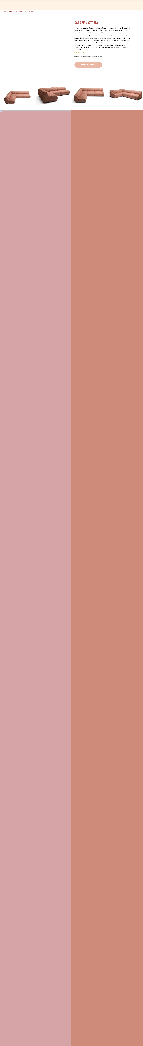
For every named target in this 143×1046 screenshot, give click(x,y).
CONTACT (129, 5)
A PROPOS (120, 5)
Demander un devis (88, 65)
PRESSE (111, 5)
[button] (140, 93)
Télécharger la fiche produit (84, 53)
